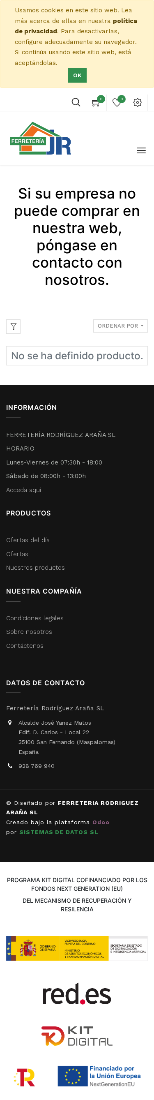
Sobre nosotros (29, 632)
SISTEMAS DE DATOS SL (60, 832)
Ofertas (17, 554)
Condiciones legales (36, 618)
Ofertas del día (28, 540)
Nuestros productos (35, 567)
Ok (77, 75)
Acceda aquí (23, 490)
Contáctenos (25, 645)
